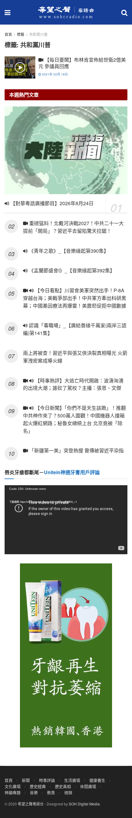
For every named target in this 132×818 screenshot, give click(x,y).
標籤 (20, 34)
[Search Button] (124, 12)
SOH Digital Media (84, 803)
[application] (66, 519)
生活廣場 (72, 780)
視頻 (68, 792)
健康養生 (97, 780)
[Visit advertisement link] (66, 655)
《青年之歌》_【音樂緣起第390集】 (68, 250)
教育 (51, 792)
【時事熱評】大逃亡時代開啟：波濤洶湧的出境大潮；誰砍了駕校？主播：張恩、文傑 (73, 384)
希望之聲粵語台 (31, 803)
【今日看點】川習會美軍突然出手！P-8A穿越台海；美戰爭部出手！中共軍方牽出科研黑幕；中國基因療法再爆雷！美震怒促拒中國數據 (75, 298)
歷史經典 (38, 786)
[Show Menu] (7, 12)
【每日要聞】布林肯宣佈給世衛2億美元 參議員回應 (82, 63)
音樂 (34, 792)
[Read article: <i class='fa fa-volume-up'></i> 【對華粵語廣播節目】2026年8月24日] (66, 150)
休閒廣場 (88, 786)
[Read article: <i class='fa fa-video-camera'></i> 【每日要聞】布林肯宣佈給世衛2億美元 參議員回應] (20, 67)
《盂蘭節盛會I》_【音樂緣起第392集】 (71, 270)
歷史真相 (63, 786)
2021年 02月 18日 (54, 74)
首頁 (8, 34)
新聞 (26, 780)
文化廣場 (13, 786)
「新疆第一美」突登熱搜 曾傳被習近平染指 (76, 450)
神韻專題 (13, 792)
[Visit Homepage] (66, 12)
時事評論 (47, 780)
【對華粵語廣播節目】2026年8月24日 (51, 203)
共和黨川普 (38, 34)
